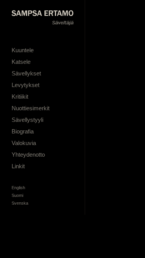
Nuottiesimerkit (30, 108)
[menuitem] (18, 187)
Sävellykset (26, 73)
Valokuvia (24, 143)
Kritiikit (20, 96)
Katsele (21, 61)
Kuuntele (23, 50)
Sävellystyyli (27, 119)
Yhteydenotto (28, 154)
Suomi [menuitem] (17, 195)
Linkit (18, 166)
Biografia (23, 131)
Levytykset (25, 85)
